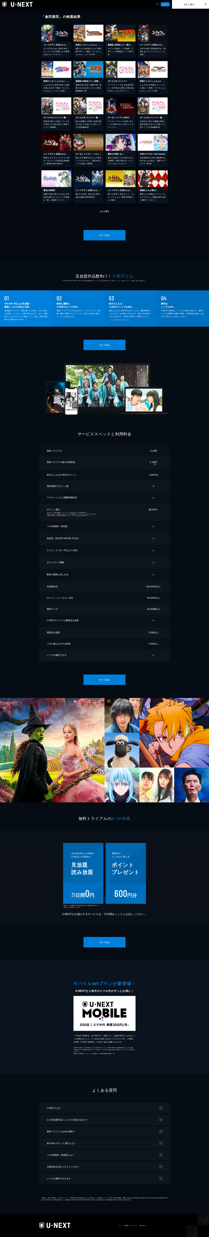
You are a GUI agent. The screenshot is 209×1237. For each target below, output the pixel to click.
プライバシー (134, 1225)
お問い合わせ (142, 1225)
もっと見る (104, 211)
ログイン (165, 4)
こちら (78, 515)
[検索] (157, 4)
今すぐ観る (189, 4)
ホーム (120, 1225)
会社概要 (126, 1225)
